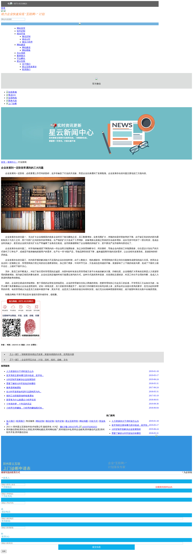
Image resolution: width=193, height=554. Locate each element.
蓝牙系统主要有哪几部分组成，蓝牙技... (25, 375)
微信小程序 (27, 42)
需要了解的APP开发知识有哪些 (20, 383)
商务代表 (12, 101)
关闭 (4, 551)
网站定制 (40, 421)
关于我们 (26, 64)
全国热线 (12, 98)
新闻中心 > (12, 162)
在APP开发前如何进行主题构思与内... (23, 392)
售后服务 (30, 421)
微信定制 (26, 36)
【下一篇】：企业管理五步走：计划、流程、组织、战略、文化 (38, 360)
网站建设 (21, 45)
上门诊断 (12, 103)
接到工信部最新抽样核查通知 (20, 396)
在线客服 (12, 92)
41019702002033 (89, 427)
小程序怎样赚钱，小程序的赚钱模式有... (25, 408)
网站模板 (26, 50)
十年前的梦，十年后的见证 (19, 404)
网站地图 (83, 421)
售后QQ (12, 95)
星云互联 (21, 61)
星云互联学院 (71, 421)
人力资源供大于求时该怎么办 (20, 371)
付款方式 (93, 421)
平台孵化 (21, 58)
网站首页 (21, 28)
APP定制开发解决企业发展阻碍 (20, 379)
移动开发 (21, 34)
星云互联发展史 (29, 67)
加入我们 (10, 421)
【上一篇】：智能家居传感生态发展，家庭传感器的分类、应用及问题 (41, 354)
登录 (3, 8)
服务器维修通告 (13, 387)
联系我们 (26, 69)
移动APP (26, 39)
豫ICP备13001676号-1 (70, 427)
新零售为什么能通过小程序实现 (21, 400)
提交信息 (96, 547)
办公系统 (21, 53)
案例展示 (21, 56)
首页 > (4, 162)
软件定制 (21, 31)
